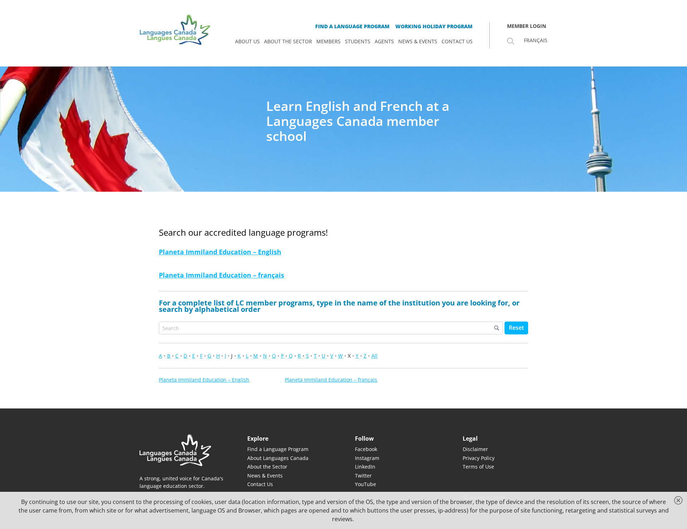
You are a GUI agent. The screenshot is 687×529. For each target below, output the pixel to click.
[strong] (247, 41)
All (374, 355)
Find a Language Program (277, 449)
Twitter (363, 475)
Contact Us (260, 484)
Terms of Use (478, 466)
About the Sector (267, 466)
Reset (516, 328)
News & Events (265, 475)
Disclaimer (475, 449)
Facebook (366, 449)
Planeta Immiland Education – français (221, 275)
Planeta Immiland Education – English (220, 252)
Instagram (367, 458)
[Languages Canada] (182, 450)
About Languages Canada (277, 458)
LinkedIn (365, 466)
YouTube (365, 484)
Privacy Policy (478, 458)
